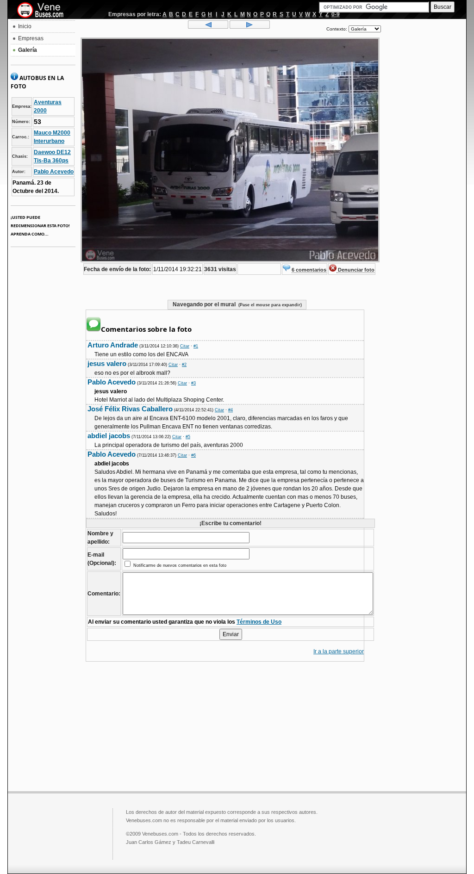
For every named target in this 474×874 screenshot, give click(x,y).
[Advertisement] (424, 160)
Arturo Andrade (112, 345)
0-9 (335, 14)
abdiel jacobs (108, 436)
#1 (195, 346)
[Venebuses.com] (43, 10)
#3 (193, 383)
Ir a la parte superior (338, 651)
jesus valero (106, 363)
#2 (184, 364)
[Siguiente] (250, 27)
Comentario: (103, 593)
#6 (193, 455)
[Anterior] (208, 27)
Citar (184, 346)
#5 (188, 436)
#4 (230, 410)
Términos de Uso (259, 622)
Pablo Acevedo (54, 171)
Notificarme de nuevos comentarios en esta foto (179, 565)
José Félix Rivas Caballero (130, 409)
